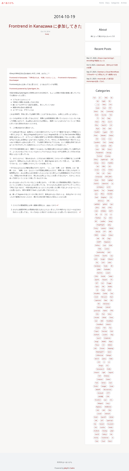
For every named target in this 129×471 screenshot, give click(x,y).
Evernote (104, 331)
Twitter (111, 276)
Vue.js (108, 403)
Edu (102, 111)
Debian (111, 135)
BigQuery (98, 407)
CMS (97, 410)
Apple (103, 101)
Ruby (109, 118)
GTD (99, 362)
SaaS (110, 383)
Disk (104, 128)
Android (108, 307)
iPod (103, 314)
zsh (103, 173)
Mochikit (109, 194)
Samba (105, 293)
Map (112, 335)
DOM (110, 245)
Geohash (96, 335)
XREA (103, 166)
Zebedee (103, 135)
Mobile (110, 286)
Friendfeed (100, 324)
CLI (106, 214)
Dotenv (108, 379)
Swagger (103, 386)
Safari (109, 262)
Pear (112, 293)
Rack (111, 297)
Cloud (103, 441)
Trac (103, 190)
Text (111, 115)
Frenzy (96, 228)
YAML (99, 249)
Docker (96, 386)
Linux (97, 149)
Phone (97, 345)
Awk (98, 238)
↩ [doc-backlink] (57, 205)
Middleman (108, 407)
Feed (96, 197)
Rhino (102, 194)
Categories (115, 3)
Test (110, 328)
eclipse (103, 235)
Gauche (105, 256)
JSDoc (97, 207)
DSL (97, 262)
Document (110, 424)
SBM (102, 321)
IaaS (105, 400)
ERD (110, 232)
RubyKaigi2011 (100, 352)
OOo (97, 314)
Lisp (111, 256)
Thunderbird (99, 153)
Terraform (98, 400)
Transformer (105, 438)
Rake (105, 300)
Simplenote (107, 338)
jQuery (104, 359)
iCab (104, 245)
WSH (110, 218)
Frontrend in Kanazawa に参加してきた (45, 26)
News (104, 104)
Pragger (109, 283)
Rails (103, 207)
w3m (109, 252)
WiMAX (110, 345)
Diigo (109, 238)
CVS (111, 125)
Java (96, 194)
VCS (107, 365)
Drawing (107, 156)
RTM (111, 311)
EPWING (103, 211)
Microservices (107, 389)
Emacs (110, 149)
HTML (110, 207)
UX (109, 362)
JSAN (96, 259)
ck (111, 214)
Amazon (96, 372)
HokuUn (108, 324)
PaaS (96, 383)
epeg (109, 225)
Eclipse (111, 235)
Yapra (97, 286)
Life (112, 159)
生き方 (110, 122)
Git (97, 290)
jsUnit (108, 187)
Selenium (107, 414)
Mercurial (104, 297)
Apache (96, 190)
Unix (110, 104)
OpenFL (97, 280)
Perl (103, 118)
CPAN (96, 276)
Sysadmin (97, 142)
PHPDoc (97, 245)
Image (96, 341)
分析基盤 (100, 396)
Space (109, 352)
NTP (97, 283)
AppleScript (104, 159)
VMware (110, 259)
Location (104, 335)
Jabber (99, 269)
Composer (100, 379)
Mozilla (103, 276)
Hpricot (97, 359)
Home (101, 3)
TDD (104, 328)
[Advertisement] (45, 53)
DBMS (96, 235)
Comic (103, 139)
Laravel (99, 414)
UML (96, 420)
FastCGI (96, 183)
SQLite (96, 180)
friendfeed (109, 321)
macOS (97, 434)
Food (104, 108)
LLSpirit (108, 273)
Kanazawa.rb (100, 369)
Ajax (111, 204)
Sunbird (103, 146)
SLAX (103, 262)
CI (104, 362)
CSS (111, 197)
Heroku (96, 438)
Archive (124, 3)
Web (106, 98)
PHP (110, 108)
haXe (109, 173)
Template (110, 190)
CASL (103, 170)
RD (103, 238)
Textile (105, 266)
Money (96, 163)
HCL (111, 400)
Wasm (110, 441)
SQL (95, 424)
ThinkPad (97, 218)
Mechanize (106, 304)
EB (96, 214)
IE (101, 214)
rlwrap (110, 221)
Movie (96, 111)
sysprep (103, 228)
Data (96, 441)
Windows (106, 376)
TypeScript (110, 420)
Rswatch (104, 280)
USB (95, 348)
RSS (99, 304)
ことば (97, 104)
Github (104, 317)
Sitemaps (99, 307)
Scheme (97, 256)
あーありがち (8, 3)
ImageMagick (100, 225)
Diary (107, 3)
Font (104, 142)
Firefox (110, 170)
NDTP (110, 211)
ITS (111, 280)
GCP (102, 420)
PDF (111, 132)
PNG (109, 410)
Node (110, 359)
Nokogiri (108, 355)
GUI (102, 283)
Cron (110, 139)
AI (112, 438)
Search (99, 338)
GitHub (111, 417)
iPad (111, 331)
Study (47, 34)
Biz (111, 98)
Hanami (102, 424)
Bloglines (103, 197)
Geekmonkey (100, 252)
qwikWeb (97, 204)
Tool (94, 98)
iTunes (111, 317)
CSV (103, 345)
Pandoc (111, 427)
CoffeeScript (99, 355)
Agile (103, 372)
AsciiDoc (102, 427)
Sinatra (98, 328)
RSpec (111, 341)
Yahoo (109, 314)
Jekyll (111, 431)
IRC (112, 266)
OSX (97, 139)
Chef (99, 376)
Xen (98, 166)
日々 (100, 98)
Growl (96, 297)
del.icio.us (101, 201)
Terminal (99, 156)
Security (104, 115)
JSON (109, 290)
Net (98, 101)
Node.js (104, 434)
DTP (104, 232)
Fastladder (107, 269)
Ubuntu (111, 228)
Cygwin (105, 132)
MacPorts (99, 273)
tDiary (96, 159)
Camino (107, 249)
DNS (110, 146)
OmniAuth (100, 393)
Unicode (96, 317)
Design (101, 365)
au (112, 183)
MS (110, 101)
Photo (95, 135)
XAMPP (99, 242)
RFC (96, 221)
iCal (97, 146)
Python (105, 311)
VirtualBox (97, 293)
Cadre (72, 468)
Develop (104, 431)
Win (111, 300)
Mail (110, 128)
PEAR (103, 180)
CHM (96, 211)
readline (103, 221)
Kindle (109, 369)
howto (97, 108)
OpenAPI (103, 417)
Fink (98, 173)
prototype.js (100, 187)
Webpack (100, 403)
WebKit (104, 341)
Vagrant (111, 372)
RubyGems (107, 242)
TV (97, 118)
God (96, 321)
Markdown (97, 266)
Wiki (103, 149)
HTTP (108, 393)
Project (96, 331)
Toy (105, 218)
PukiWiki (110, 163)
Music (97, 122)
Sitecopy (108, 153)
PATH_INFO (108, 177)
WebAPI (98, 389)
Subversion (105, 183)
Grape (111, 386)
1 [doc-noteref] (43, 136)
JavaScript (97, 311)
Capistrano (98, 300)
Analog (111, 142)
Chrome (102, 348)
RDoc (96, 125)
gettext (105, 204)
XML (103, 286)
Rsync (97, 128)
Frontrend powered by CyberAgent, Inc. (24, 88)
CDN (107, 396)
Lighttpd (110, 180)
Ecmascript (99, 177)
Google (103, 259)
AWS (103, 410)
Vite (111, 434)
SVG (96, 427)
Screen (97, 170)
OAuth (96, 417)
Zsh (110, 166)
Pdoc (103, 122)
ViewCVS (104, 125)
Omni (103, 163)
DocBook (96, 431)
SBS (108, 201)
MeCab (98, 232)
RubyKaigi (110, 348)
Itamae (104, 383)
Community (110, 111)
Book (96, 115)
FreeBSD (97, 132)
